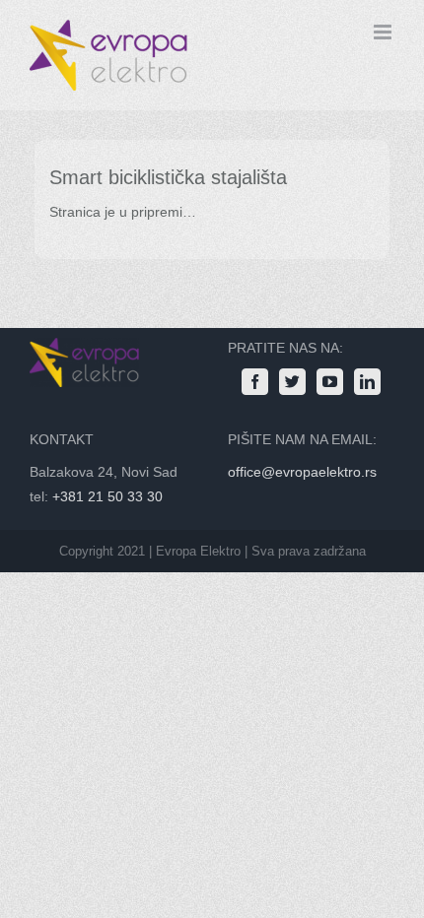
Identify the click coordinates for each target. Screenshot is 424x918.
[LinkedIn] (367, 381)
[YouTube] (330, 381)
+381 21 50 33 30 (107, 496)
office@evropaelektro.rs (302, 472)
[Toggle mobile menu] (384, 32)
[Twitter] (292, 381)
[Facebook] (255, 381)
